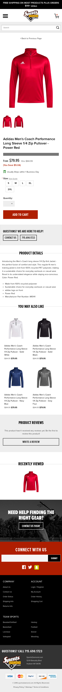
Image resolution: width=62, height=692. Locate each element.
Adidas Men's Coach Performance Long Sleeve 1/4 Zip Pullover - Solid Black (44, 350)
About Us (6, 587)
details (34, 6)
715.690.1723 (28, 238)
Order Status (8, 597)
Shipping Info (8, 601)
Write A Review (31, 442)
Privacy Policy (18, 687)
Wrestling (34, 636)
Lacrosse (6, 632)
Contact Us (10, 238)
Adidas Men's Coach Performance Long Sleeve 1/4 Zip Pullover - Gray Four (44, 399)
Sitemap (29, 687)
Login (33, 587)
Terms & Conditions (41, 687)
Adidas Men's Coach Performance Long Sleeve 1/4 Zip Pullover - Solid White (15, 350)
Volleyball (7, 636)
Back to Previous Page (32, 38)
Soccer (33, 632)
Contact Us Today (31, 526)
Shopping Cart (37, 601)
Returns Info (8, 606)
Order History (36, 597)
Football (34, 627)
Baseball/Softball (10, 622)
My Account (36, 592)
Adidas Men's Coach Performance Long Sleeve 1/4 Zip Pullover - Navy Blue (15, 399)
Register (40, 587)
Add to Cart (21, 215)
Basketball (7, 627)
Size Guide (13, 179)
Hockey (34, 622)
